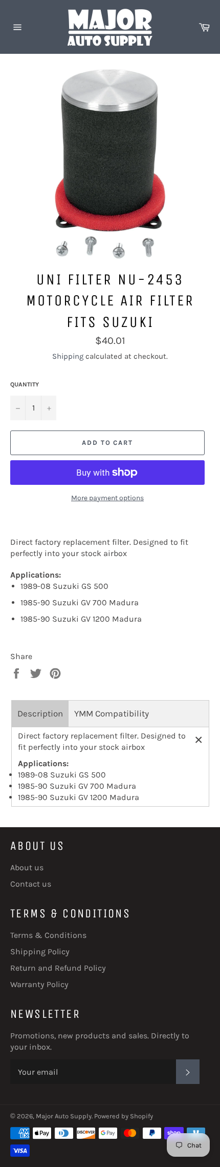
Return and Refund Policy (58, 968)
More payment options (107, 498)
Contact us (30, 884)
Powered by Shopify (123, 1116)
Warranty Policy (39, 984)
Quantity (24, 384)
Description (40, 713)
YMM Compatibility (111, 713)
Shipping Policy (40, 951)
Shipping (67, 356)
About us (26, 867)
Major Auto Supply (64, 1116)
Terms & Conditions (48, 935)
